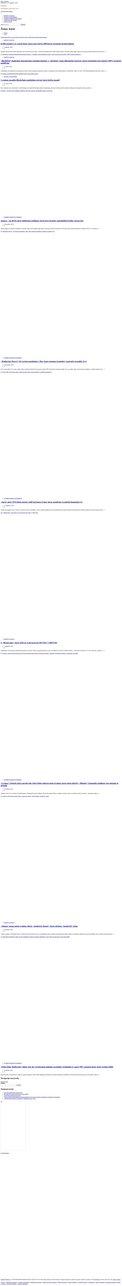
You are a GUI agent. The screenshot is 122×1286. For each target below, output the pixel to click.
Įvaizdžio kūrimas (82, 1282)
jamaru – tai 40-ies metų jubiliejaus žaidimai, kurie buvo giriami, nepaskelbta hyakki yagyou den (42, 221)
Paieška (3, 1083)
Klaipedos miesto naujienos (50, 1282)
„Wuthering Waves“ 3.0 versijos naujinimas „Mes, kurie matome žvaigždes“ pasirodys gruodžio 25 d (43, 361)
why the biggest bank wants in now (13, 1092)
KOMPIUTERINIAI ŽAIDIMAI (13, 18)
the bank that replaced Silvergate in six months (16, 1094)
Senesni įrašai (4, 1081)
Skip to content (5, 1)
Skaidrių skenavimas (36, 1282)
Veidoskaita (91, 1282)
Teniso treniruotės (100, 1282)
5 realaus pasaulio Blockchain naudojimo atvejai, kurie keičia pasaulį (30, 80)
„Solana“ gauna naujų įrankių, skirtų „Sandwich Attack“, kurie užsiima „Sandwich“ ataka (39, 926)
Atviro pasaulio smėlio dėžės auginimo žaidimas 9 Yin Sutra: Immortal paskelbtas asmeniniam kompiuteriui (32, 1097)
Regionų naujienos (12, 1284)
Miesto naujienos (62, 1282)
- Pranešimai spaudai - (111, 1282)
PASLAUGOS (8, 21)
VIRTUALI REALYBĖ (10, 20)
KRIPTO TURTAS (9, 15)
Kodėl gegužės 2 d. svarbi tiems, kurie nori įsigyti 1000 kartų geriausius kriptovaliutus (37, 44)
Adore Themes (117, 1279)
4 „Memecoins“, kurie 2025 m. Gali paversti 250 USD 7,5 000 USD (29, 643)
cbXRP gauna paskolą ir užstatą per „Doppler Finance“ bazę (20, 1098)
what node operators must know (12, 1095)
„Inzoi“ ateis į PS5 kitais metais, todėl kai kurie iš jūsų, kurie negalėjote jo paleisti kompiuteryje (41, 502)
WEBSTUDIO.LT (6, 1279)
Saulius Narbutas (72, 1282)
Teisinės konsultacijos (24, 1282)
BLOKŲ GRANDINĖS (10, 17)
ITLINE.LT (4, 5)
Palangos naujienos (23, 1284)
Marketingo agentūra (11, 1282)
